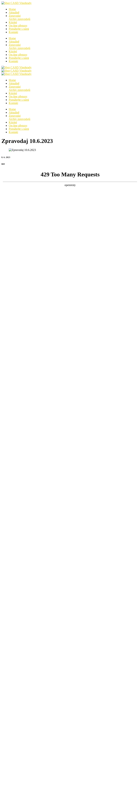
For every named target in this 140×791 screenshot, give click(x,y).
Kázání (13, 22)
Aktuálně (14, 12)
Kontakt (13, 32)
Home (12, 9)
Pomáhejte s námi (19, 28)
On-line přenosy (18, 25)
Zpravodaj (19, 17)
